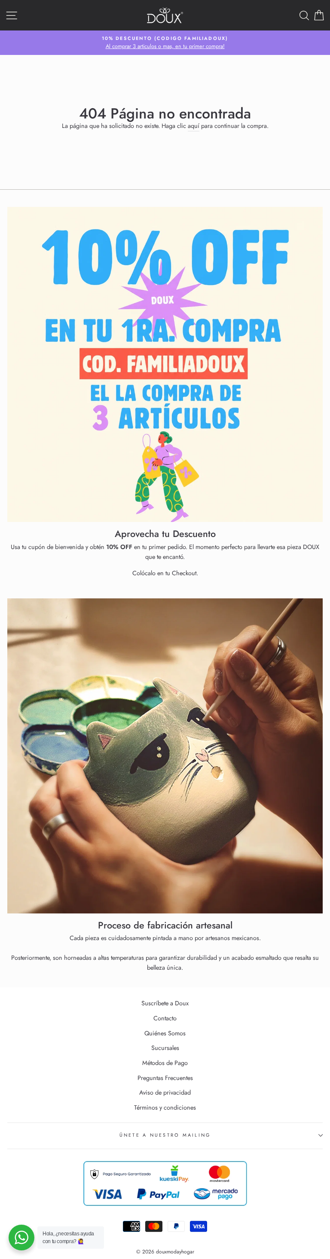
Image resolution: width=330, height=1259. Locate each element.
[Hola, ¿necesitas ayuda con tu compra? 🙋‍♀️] (21, 1237)
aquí (193, 125)
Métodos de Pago (165, 1063)
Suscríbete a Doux (165, 1003)
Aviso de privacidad (165, 1092)
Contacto (165, 1018)
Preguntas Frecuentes (165, 1078)
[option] (165, 43)
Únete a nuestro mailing (165, 1135)
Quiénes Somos (165, 1033)
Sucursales (165, 1048)
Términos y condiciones (165, 1107)
